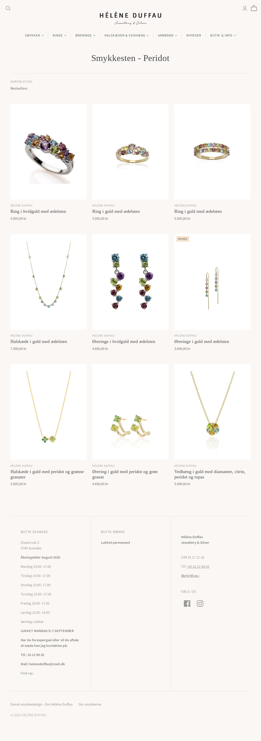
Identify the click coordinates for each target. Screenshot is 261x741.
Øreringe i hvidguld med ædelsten (123, 341)
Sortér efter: (21, 82)
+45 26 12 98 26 (198, 566)
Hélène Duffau (21, 205)
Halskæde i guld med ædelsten (38, 341)
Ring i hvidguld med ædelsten (38, 211)
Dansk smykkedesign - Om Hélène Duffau (41, 704)
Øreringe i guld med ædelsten (201, 341)
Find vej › (27, 673)
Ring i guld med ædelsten (116, 211)
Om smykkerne (90, 704)
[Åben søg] (8, 8)
